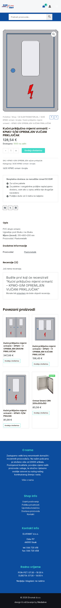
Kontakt (30, 514)
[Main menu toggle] (57, 6)
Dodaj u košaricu (33, 150)
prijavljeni (21, 293)
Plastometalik (30, 252)
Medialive (42, 602)
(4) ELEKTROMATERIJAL (28, 117)
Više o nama (28, 480)
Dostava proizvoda (30, 511)
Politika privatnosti (30, 504)
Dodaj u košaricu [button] (12, 361)
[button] (53, 34)
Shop (14, 117)
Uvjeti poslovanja (30, 501)
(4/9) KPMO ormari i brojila (23, 164)
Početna (6, 117)
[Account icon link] (50, 6)
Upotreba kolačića (30, 508)
